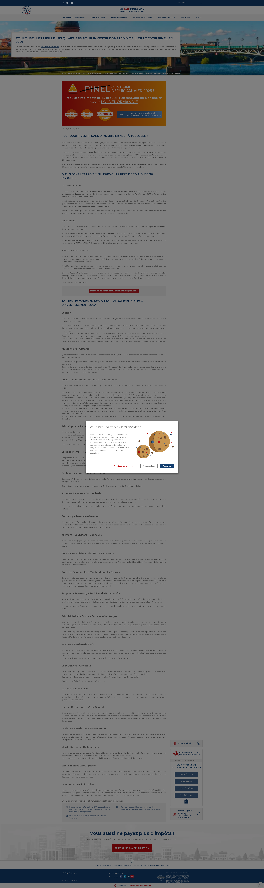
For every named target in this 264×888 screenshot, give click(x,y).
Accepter (167, 466)
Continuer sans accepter (124, 466)
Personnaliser (149, 466)
